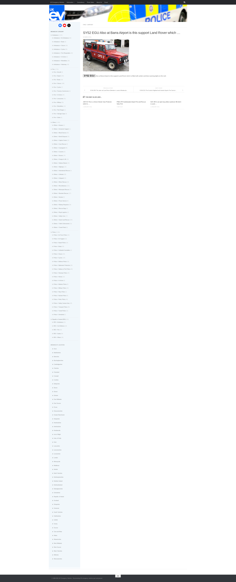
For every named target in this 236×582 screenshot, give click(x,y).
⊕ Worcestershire (56, 559)
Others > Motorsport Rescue (61, 189)
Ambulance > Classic (59, 45)
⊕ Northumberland (56, 485)
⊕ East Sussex (56, 403)
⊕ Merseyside (55, 461)
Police (54, 232)
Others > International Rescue (62, 170)
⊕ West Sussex (56, 547)
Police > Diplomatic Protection (62, 265)
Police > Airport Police (60, 242)
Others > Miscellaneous (60, 185)
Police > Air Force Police (60, 235)
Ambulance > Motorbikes (60, 60)
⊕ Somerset (55, 508)
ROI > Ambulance (58, 322)
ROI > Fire (56, 329)
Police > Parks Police (59, 299)
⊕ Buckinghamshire (57, 360)
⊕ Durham (54, 395)
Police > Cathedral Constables (62, 250)
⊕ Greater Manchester (58, 415)
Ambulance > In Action (60, 57)
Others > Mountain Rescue (61, 193)
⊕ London (54, 457)
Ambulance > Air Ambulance (61, 38)
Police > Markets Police (60, 284)
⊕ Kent (53, 442)
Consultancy (80, 2)
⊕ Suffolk (54, 520)
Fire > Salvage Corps (59, 113)
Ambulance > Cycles (59, 49)
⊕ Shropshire (55, 504)
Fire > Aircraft (57, 72)
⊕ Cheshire (55, 368)
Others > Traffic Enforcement (61, 223)
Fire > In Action (58, 95)
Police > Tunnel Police (60, 310)
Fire (53, 69)
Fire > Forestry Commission (61, 91)
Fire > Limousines (58, 98)
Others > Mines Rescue (60, 182)
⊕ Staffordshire (56, 516)
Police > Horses (58, 276)
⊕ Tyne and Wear (56, 531)
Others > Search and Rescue (61, 220)
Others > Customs (59, 151)
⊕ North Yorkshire (56, 473)
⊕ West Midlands (56, 543)
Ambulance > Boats (59, 41)
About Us (99, 2)
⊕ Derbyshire (55, 383)
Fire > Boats (57, 79)
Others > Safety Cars (59, 216)
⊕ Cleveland (55, 372)
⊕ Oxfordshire (55, 492)
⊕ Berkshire (55, 356)
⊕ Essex (54, 407)
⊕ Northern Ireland (56, 481)
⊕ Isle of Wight (56, 434)
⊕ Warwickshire (56, 539)
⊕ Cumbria (54, 380)
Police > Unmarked (59, 314)
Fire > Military (57, 102)
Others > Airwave (58, 125)
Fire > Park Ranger (59, 110)
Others (54, 122)
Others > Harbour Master (60, 163)
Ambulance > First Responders (62, 53)
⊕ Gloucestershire (56, 411)
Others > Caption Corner (60, 140)
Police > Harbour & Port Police (62, 269)
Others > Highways (59, 167)
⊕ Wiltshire (55, 555)
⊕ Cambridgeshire (56, 364)
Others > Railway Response (61, 204)
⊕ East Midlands (56, 399)
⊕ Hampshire (55, 419)
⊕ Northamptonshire (57, 477)
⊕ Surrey (54, 523)
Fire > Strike (57, 117)
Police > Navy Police (59, 292)
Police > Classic (58, 254)
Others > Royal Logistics (60, 212)
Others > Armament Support (61, 129)
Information (70, 2)
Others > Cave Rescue (60, 144)
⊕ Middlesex (55, 465)
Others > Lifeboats (59, 174)
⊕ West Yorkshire (56, 551)
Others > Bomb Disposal (60, 136)
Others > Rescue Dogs (60, 208)
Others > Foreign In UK (60, 159)
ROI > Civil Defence (59, 326)
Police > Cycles (58, 257)
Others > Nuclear (58, 197)
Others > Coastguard (59, 148)
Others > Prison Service (60, 201)
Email (106, 2)
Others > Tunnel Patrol (60, 227)
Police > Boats (58, 246)
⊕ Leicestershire (56, 450)
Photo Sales (90, 2)
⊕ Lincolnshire (55, 454)
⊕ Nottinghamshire (57, 488)
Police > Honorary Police (60, 273)
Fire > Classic (57, 83)
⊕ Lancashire (55, 446)
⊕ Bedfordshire (56, 352)
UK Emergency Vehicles (57, 2)
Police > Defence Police (60, 261)
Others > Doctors (58, 155)
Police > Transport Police (60, 307)
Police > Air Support (59, 239)
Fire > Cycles (57, 87)
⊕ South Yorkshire (56, 512)
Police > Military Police (60, 288)
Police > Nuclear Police (60, 295)
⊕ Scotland (55, 500)
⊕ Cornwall (54, 376)
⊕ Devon (54, 387)
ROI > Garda (57, 333)
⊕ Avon (54, 348)
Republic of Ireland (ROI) (59, 319)
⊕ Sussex (54, 527)
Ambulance (55, 35)
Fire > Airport (88, 24)
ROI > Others (57, 337)
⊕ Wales (54, 535)
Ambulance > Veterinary (60, 64)
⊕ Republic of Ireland (57, 496)
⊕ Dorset (54, 391)
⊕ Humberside (55, 430)
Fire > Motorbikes (58, 106)
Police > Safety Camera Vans (62, 303)
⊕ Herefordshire (56, 422)
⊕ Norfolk (54, 469)
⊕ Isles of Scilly (56, 438)
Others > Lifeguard (59, 178)
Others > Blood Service (60, 132)
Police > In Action (58, 280)
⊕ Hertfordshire (56, 426)
